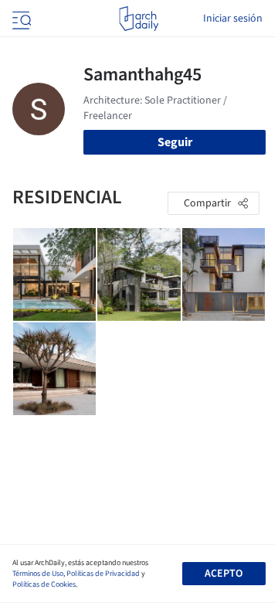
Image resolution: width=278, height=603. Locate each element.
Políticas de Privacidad (103, 573)
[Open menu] (20, 18)
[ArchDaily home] (138, 18)
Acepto (223, 573)
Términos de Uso (37, 573)
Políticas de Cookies (44, 584)
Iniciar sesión (233, 18)
